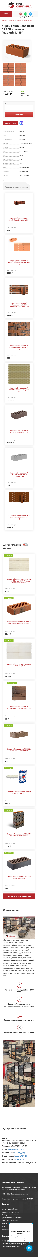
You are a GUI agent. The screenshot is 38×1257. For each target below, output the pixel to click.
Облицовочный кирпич (10, 1215)
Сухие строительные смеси (12, 1218)
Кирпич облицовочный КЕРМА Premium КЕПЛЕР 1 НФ (19, 750)
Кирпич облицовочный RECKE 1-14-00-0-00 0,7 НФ (19, 665)
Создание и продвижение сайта (14, 1199)
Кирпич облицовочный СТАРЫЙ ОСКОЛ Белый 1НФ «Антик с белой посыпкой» (19, 581)
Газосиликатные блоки (10, 1212)
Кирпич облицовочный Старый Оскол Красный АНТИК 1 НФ (19, 622)
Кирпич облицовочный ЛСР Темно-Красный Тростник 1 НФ (19, 517)
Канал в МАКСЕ (20, 1156)
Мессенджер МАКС (22, 1153)
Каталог (5, 14)
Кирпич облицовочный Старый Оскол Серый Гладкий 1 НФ (19, 474)
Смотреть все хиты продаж (19, 896)
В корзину (19, 114)
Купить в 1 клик (10, 123)
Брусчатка (5, 1223)
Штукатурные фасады (10, 1220)
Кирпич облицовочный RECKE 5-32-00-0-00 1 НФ (19, 877)
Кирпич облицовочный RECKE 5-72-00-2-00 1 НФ (19, 431)
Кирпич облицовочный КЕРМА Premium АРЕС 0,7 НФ (19, 347)
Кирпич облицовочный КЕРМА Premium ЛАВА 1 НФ (19, 219)
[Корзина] (20, 14)
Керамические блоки (10, 1209)
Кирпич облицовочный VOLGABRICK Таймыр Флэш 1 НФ (19, 707)
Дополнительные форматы (16, 187)
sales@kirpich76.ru (16, 1149)
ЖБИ (3, 1226)
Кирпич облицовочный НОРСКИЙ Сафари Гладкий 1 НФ (19, 262)
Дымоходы (6, 1229)
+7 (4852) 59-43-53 (25, 17)
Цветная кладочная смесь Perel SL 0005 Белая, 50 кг (19, 792)
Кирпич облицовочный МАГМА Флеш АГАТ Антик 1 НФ (19, 835)
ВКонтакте (19, 1159)
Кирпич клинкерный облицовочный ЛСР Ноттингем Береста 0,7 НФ (19, 305)
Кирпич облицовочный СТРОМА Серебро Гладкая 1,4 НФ (19, 390)
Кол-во (7, 104)
